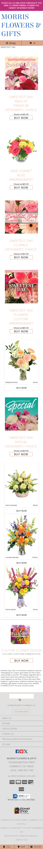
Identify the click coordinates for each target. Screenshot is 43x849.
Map (22, 846)
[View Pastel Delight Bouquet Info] (21, 587)
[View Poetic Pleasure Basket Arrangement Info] (21, 483)
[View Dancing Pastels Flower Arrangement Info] (21, 360)
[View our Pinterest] (21, 752)
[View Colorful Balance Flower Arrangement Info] (21, 535)
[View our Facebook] (17, 752)
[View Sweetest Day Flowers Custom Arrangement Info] (21, 287)
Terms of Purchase (28, 836)
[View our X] (26, 752)
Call (8, 846)
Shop (12, 43)
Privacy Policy (11, 836)
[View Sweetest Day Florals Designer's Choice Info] (21, 217)
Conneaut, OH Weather (10, 828)
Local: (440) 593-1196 (21, 770)
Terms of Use (22, 840)
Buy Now (21, 118)
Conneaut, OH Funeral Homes (14, 820)
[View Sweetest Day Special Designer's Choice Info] (21, 414)
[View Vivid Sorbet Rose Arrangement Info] (21, 147)
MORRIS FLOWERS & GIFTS (20, 25)
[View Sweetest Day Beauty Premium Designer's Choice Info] (21, 73)
